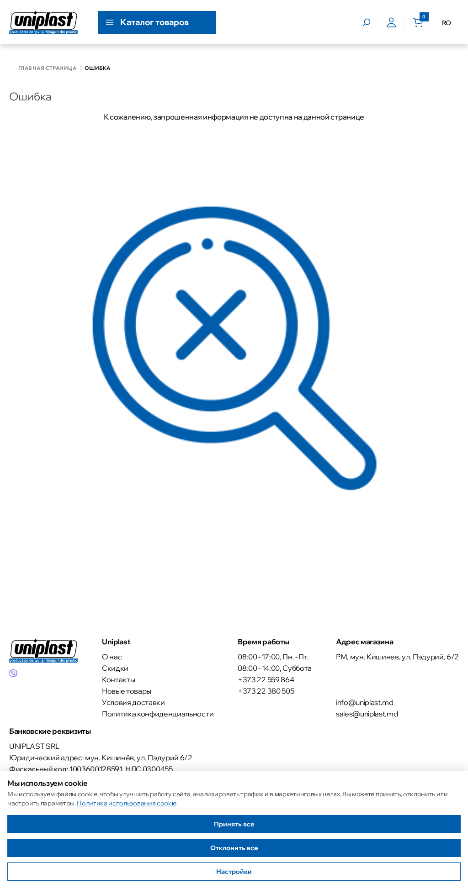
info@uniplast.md (365, 702)
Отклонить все (234, 848)
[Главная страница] (43, 22)
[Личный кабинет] (391, 22)
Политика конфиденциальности (157, 713)
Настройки (234, 871)
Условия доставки (133, 702)
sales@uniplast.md (367, 713)
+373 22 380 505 (266, 690)
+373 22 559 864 (266, 679)
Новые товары (126, 690)
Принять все (234, 824)
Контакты (118, 679)
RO (446, 23)
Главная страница (47, 68)
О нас (112, 656)
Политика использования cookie (126, 803)
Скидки (115, 668)
